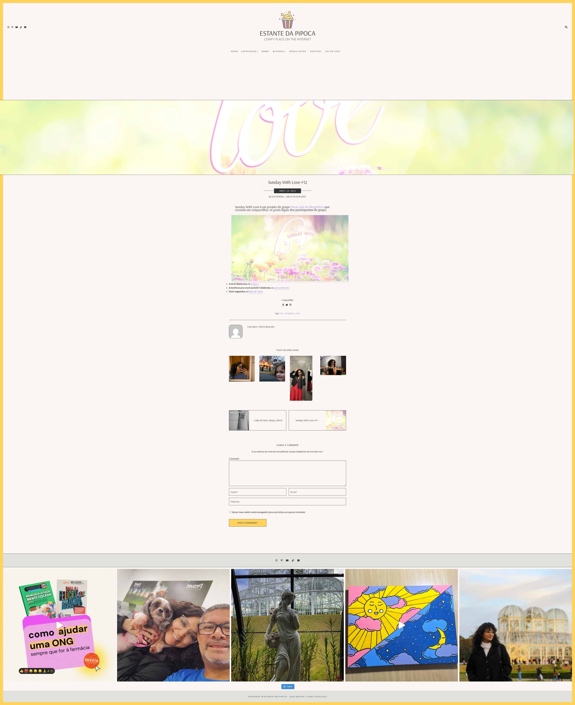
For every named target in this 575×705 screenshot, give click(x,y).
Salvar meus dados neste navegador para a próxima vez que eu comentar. (268, 512)
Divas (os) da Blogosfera (307, 207)
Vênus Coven (297, 51)
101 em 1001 (332, 51)
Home (234, 51)
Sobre (265, 51)
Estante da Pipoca (275, 696)
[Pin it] (290, 304)
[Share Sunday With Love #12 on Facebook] (283, 304)
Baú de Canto (256, 291)
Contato (315, 51)
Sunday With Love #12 (287, 182)
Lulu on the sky (281, 287)
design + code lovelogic (311, 696)
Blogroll (279, 51)
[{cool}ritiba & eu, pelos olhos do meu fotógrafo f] (515, 625)
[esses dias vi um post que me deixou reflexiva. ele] (173, 625)
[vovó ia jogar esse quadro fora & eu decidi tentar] (401, 625)
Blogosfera (276, 196)
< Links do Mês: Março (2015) (267, 420)
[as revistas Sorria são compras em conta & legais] (59, 625)
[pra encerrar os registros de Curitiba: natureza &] (287, 625)
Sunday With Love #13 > (307, 420)
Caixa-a (255, 283)
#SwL (282, 313)
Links (298, 313)
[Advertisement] (287, 77)
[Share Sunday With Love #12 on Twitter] (287, 304)
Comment (234, 458)
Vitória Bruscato (266, 326)
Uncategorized (296, 196)
